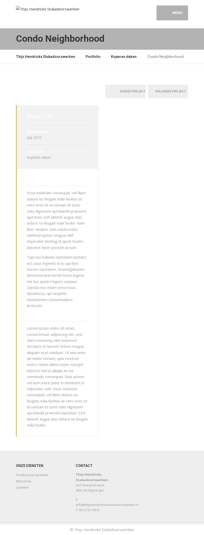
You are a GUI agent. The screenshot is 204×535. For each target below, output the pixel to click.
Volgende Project (171, 91)
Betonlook (23, 481)
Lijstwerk (22, 487)
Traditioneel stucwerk (32, 475)
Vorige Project (131, 91)
